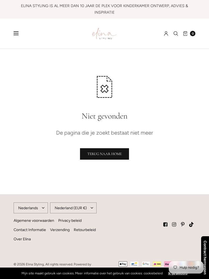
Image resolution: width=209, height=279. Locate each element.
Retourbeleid (85, 230)
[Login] (166, 33)
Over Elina (22, 239)
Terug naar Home (104, 153)
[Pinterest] (182, 224)
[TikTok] (191, 224)
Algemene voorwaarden (34, 220)
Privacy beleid (70, 220)
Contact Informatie (30, 230)
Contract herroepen (205, 258)
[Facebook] (165, 224)
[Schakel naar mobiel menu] (20, 34)
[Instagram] (174, 224)
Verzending (60, 230)
